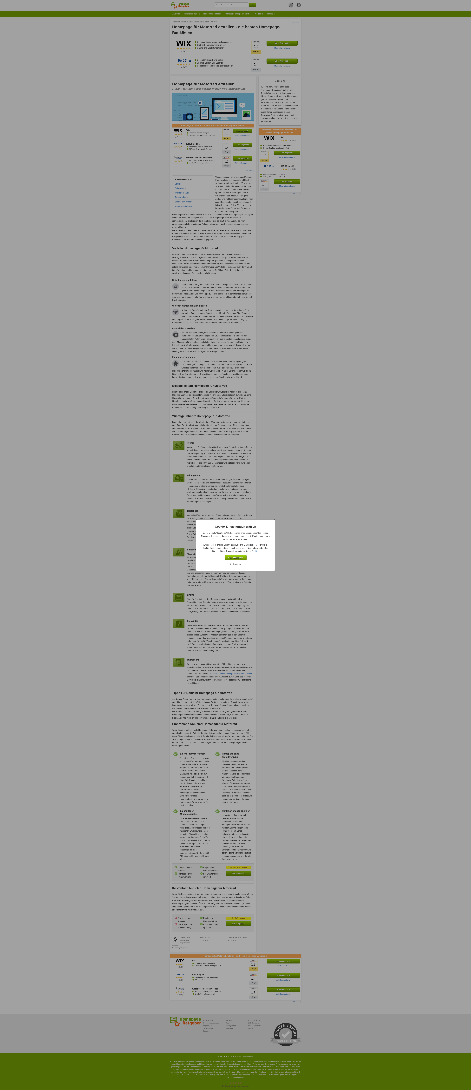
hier (256, 551)
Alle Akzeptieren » (235, 558)
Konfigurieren (235, 564)
